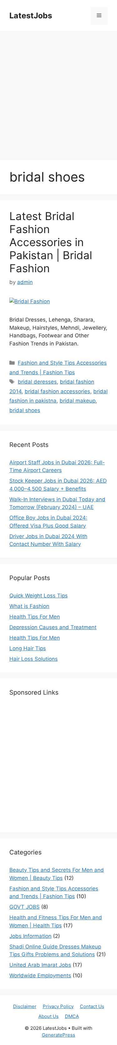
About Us (48, 1016)
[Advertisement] (58, 92)
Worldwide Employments (40, 975)
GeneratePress (58, 1035)
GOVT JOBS (24, 907)
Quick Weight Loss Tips (38, 595)
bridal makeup (77, 401)
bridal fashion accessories (57, 391)
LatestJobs (30, 15)
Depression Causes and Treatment (52, 627)
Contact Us (92, 1006)
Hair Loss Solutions (33, 659)
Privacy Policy (58, 1006)
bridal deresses (37, 382)
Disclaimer (25, 1006)
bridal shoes (24, 410)
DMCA (72, 1016)
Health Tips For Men (34, 617)
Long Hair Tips (27, 648)
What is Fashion (29, 606)
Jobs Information (30, 936)
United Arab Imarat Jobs (40, 965)
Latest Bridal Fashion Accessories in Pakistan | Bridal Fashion (50, 242)
